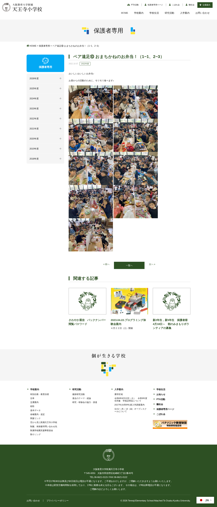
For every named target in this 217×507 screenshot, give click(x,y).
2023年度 (34, 108)
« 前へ (106, 264)
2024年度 (34, 98)
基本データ (35, 410)
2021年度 (34, 128)
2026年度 (34, 78)
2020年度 (34, 138)
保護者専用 (44, 46)
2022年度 (34, 118)
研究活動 (169, 13)
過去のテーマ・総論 (81, 398)
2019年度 (34, 148)
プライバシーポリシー (57, 500)
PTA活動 (134, 5)
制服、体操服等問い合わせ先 (43, 426)
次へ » (152, 264)
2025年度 (34, 88)
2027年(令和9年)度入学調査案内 (129, 405)
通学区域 (118, 394)
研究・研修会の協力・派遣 (84, 402)
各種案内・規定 (37, 414)
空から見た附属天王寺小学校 (43, 422)
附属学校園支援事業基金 (41, 430)
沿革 (32, 398)
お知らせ (160, 394)
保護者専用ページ (155, 5)
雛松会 (191, 5)
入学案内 (185, 13)
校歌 (32, 406)
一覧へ (129, 265)
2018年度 (34, 158)
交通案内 (206, 5)
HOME (124, 13)
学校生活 (154, 13)
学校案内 (138, 13)
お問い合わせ (202, 13)
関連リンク (35, 418)
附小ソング (35, 434)
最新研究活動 (78, 394)
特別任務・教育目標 (39, 394)
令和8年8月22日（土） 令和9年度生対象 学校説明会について (130, 399)
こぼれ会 (175, 5)
